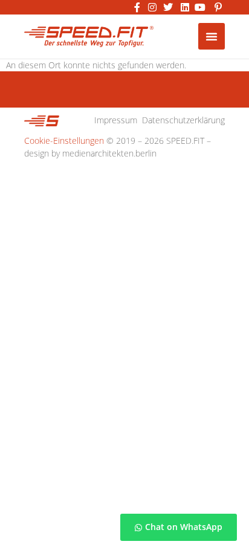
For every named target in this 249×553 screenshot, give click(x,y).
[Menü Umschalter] (211, 36)
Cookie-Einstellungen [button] (64, 140)
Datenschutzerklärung (183, 120)
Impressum (115, 120)
